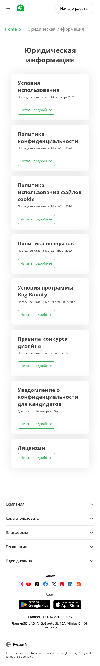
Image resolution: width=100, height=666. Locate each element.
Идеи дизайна (19, 560)
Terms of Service (16, 656)
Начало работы (74, 8)
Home (11, 29)
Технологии (16, 546)
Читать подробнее (36, 109)
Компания (15, 504)
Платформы (17, 532)
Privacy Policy (77, 653)
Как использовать (22, 518)
